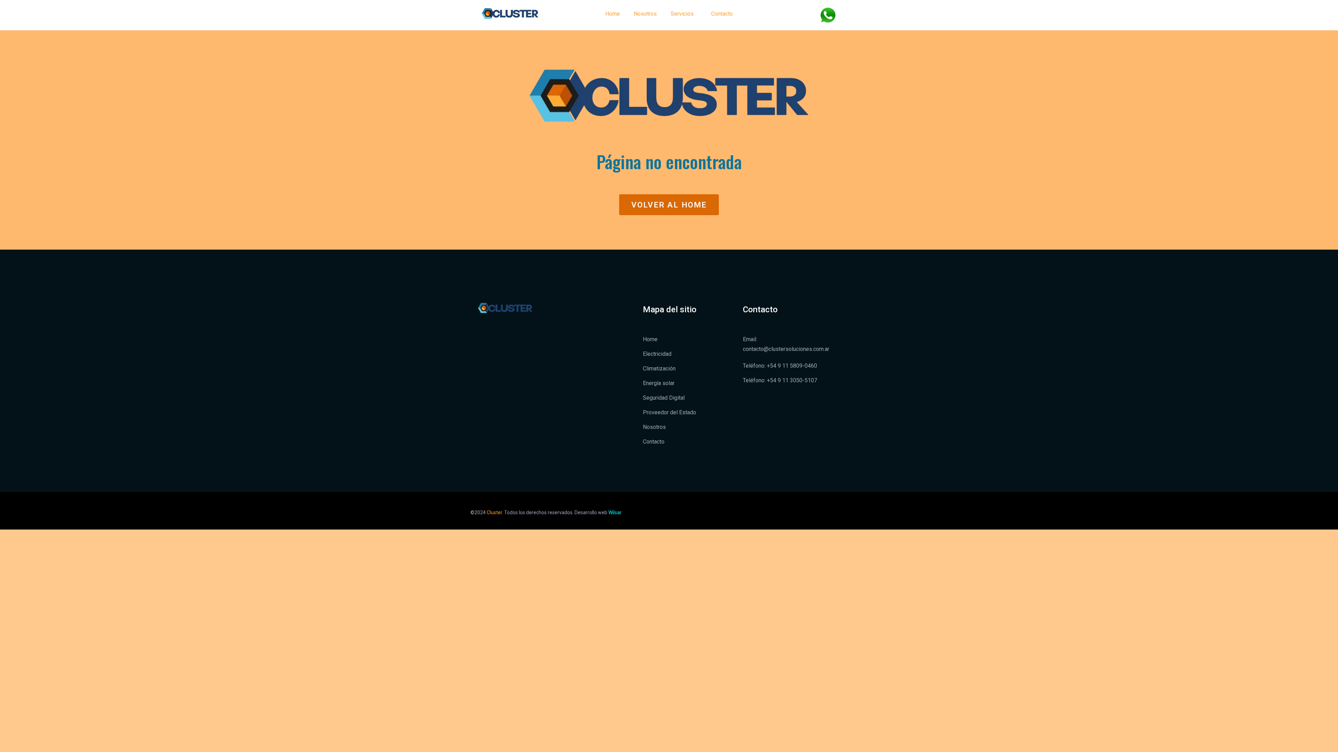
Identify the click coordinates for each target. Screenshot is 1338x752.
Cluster (494, 512)
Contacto (722, 13)
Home (612, 13)
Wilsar (615, 512)
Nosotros (645, 13)
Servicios (682, 13)
